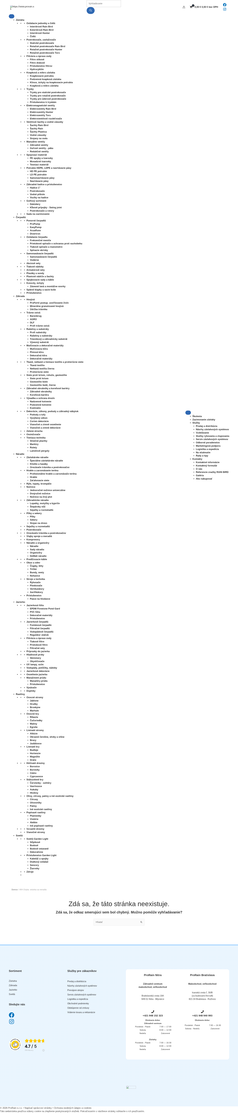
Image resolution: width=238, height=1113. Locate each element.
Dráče (33, 760)
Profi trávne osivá (39, 325)
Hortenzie (35, 753)
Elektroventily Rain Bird (43, 109)
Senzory (34, 865)
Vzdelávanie (202, 432)
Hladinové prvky (35, 654)
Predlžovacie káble (36, 559)
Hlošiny (34, 793)
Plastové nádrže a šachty (40, 276)
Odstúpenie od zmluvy (78, 1008)
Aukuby (34, 789)
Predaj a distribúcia (206, 426)
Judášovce (35, 743)
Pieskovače (36, 585)
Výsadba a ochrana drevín (40, 398)
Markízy (34, 444)
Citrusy (34, 799)
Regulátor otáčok (39, 635)
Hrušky (34, 704)
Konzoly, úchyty (35, 283)
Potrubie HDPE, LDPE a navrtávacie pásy (48, 168)
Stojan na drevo (38, 523)
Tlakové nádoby (35, 266)
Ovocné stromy (34, 697)
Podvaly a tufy (37, 414)
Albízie (33, 733)
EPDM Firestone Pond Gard (45, 608)
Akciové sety (33, 263)
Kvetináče (35, 408)
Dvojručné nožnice (40, 493)
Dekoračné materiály (41, 358)
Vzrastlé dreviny (35, 829)
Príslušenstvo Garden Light (41, 855)
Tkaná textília (37, 365)
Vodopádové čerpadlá (41, 631)
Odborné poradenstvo (208, 442)
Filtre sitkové (37, 59)
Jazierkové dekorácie (37, 671)
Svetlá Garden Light (37, 839)
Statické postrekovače (42, 43)
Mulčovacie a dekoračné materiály (44, 345)
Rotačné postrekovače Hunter (46, 49)
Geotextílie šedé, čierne (43, 385)
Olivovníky (35, 802)
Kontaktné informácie (207, 462)
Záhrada (20, 296)
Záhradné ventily (39, 145)
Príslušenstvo (33, 293)
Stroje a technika (35, 579)
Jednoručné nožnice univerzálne (47, 490)
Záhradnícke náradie (37, 500)
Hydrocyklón (37, 69)
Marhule (34, 710)
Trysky (30, 89)
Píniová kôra (37, 352)
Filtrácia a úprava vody (38, 56)
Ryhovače (35, 582)
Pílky (32, 516)
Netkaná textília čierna (42, 368)
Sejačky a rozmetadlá (41, 510)
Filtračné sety (37, 648)
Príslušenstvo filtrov (41, 66)
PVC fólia (35, 612)
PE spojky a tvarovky (41, 158)
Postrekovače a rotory (42, 210)
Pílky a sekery (34, 513)
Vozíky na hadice (39, 197)
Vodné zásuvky (38, 135)
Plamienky (35, 816)
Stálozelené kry (34, 779)
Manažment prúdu (36, 677)
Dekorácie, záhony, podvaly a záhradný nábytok (52, 411)
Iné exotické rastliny (41, 809)
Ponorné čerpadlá (36, 220)
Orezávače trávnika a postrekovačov (49, 467)
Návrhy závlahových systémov (212, 429)
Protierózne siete (39, 372)
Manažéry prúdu (39, 681)
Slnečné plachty (38, 441)
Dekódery (35, 204)
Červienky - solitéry (40, 783)
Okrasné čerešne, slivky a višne (47, 737)
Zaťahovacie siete (39, 480)
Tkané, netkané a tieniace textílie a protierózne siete (54, 362)
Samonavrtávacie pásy (42, 178)
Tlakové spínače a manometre (46, 247)
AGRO (33, 319)
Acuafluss (35, 230)
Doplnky (30, 691)
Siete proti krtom (39, 378)
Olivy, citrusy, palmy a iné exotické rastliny (49, 796)
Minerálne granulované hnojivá (46, 306)
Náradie (20, 454)
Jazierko (20, 602)
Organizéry (36, 552)
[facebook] (224, 5)
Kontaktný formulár (206, 465)
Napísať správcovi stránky (38, 1108)
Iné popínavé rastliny (41, 825)
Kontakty (197, 459)
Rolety (33, 447)
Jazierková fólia (35, 605)
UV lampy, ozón (35, 664)
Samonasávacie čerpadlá (39, 253)
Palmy (33, 806)
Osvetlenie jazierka (36, 674)
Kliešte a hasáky (39, 464)
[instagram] (224, 10)
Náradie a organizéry (37, 543)
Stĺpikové (35, 842)
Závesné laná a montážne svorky (47, 286)
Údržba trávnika (38, 309)
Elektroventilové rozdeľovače (46, 118)
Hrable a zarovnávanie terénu (42, 470)
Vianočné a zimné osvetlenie (45, 424)
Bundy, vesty (37, 572)
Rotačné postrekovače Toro (45, 53)
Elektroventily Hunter (41, 112)
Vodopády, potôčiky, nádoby (41, 668)
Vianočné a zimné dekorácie (45, 427)
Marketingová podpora (208, 446)
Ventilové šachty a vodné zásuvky (44, 122)
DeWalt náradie (38, 556)
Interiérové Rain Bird (41, 26)
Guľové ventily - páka (41, 148)
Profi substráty (38, 332)
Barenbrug (35, 316)
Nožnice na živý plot (41, 497)
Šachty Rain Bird (39, 125)
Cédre (33, 773)
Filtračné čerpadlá (40, 628)
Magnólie (35, 756)
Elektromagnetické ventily (40, 105)
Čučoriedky (36, 720)
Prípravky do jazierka (38, 651)
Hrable (33, 477)
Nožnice (30, 487)
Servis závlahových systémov (212, 439)
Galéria (200, 475)
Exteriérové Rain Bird (41, 30)
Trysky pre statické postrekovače (48, 92)
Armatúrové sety (35, 270)
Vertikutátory (37, 589)
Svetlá (19, 835)
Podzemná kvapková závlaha (45, 79)
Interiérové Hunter (40, 33)
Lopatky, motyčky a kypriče (45, 503)
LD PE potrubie (38, 174)
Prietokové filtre (39, 645)
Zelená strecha (34, 431)
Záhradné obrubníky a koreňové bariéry (47, 388)
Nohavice (35, 575)
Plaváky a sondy (35, 273)
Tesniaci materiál (39, 164)
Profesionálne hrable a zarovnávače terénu (53, 473)
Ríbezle (34, 717)
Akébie (33, 822)
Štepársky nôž (37, 506)
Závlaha (20, 20)
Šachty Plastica (38, 131)
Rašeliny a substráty (37, 329)
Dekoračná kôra (38, 355)
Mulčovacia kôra (39, 349)
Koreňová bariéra (39, 395)
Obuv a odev (33, 562)
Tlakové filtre (37, 641)
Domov (15, 889)
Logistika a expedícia (207, 449)
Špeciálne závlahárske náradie (46, 460)
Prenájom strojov (75, 990)
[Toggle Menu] (11, 16)
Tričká (33, 569)
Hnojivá (30, 299)
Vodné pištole (37, 194)
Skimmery (35, 658)
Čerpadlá (21, 217)
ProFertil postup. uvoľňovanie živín (49, 303)
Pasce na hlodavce (40, 599)
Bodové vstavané (39, 848)
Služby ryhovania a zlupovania (212, 436)
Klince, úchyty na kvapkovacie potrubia (51, 82)
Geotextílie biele (39, 381)
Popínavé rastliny (35, 812)
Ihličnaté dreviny (35, 763)
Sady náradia (37, 549)
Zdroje (29, 871)
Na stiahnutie (203, 452)
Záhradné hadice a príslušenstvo (44, 184)
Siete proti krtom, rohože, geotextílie (46, 375)
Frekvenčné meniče (40, 240)
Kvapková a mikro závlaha (40, 72)
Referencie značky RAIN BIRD (212, 472)
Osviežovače (33, 434)
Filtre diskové (37, 62)
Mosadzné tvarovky (40, 161)
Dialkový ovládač (39, 862)
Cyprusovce (36, 776)
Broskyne (35, 707)
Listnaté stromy (35, 730)
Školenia (197, 416)
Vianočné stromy (35, 832)
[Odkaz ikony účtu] (183, 7)
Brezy (33, 740)
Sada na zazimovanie (37, 214)
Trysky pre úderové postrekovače (48, 99)
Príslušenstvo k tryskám (43, 102)
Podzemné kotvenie (40, 405)
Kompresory (33, 539)
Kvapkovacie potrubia (42, 76)
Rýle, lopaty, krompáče (38, 483)
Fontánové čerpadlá (40, 625)
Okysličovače (37, 661)
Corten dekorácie (39, 421)
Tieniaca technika (35, 437)
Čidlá (33, 36)
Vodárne (34, 260)
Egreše (33, 727)
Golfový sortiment (36, 201)
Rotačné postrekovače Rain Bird (47, 46)
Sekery (33, 519)
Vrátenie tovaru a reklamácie (81, 1012)
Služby (196, 422)
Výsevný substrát (39, 342)
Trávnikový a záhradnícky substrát (48, 339)
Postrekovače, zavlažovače (41, 39)
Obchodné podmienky (78, 1003)
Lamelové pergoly (39, 451)
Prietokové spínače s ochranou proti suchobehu (56, 243)
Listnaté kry (32, 746)
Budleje (34, 750)
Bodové (34, 845)
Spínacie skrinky (39, 250)
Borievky (35, 769)
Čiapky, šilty (36, 566)
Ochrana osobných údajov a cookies (72, 1108)
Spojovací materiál (36, 155)
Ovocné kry (32, 714)
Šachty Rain (36, 128)
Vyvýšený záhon (38, 418)
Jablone (34, 700)
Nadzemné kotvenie (40, 401)
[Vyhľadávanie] (91, 10)
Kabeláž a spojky (39, 858)
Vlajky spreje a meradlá (39, 536)
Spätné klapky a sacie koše (41, 289)
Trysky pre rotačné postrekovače (48, 95)
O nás (199, 469)
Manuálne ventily (35, 141)
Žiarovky (34, 868)
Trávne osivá (33, 312)
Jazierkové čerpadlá (37, 621)
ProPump (35, 224)
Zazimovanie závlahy (203, 419)
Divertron (35, 233)
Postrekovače (37, 191)
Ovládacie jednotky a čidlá (40, 23)
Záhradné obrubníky (41, 391)
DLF (32, 322)
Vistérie (34, 819)
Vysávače (31, 687)
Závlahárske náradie (37, 457)
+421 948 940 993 (202, 1015)
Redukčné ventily (39, 151)
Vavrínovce (36, 786)
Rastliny (20, 694)
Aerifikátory (36, 592)
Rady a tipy (202, 455)
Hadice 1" (35, 187)
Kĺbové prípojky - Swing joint (46, 207)
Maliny (33, 723)
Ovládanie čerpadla (36, 237)
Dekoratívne (36, 852)
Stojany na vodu (39, 138)
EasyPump (35, 227)
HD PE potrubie (38, 171)
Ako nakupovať (204, 478)
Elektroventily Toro (40, 115)
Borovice (35, 766)
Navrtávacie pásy (39, 181)
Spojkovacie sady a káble (40, 279)
